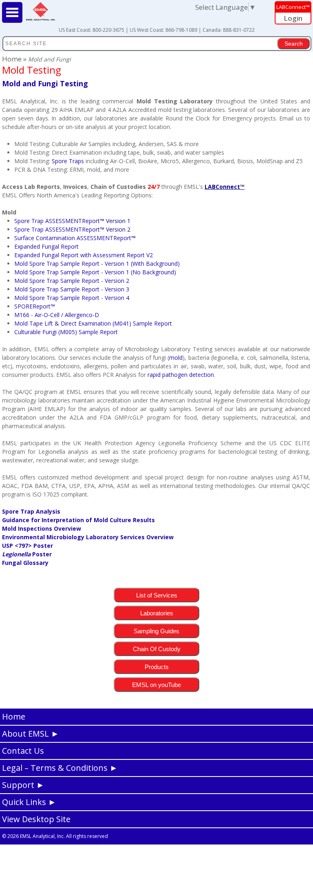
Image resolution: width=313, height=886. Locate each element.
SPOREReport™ (34, 306)
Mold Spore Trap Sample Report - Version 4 (71, 298)
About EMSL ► (30, 733)
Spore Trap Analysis (31, 511)
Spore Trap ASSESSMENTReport (72, 221)
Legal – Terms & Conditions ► (60, 767)
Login (293, 18)
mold (176, 357)
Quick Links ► (29, 801)
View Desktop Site (36, 819)
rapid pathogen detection (181, 374)
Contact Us (23, 750)
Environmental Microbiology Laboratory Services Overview (88, 537)
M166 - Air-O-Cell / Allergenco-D (56, 315)
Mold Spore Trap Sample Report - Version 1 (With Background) (97, 263)
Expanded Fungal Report (46, 246)
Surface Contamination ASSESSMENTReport (72, 238)
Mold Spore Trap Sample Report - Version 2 (71, 280)
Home (12, 58)
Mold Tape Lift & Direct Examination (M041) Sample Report (93, 323)
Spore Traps (68, 161)
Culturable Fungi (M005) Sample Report (66, 332)
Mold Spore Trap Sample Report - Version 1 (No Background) (95, 272)
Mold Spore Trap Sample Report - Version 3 (71, 289)
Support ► (23, 784)
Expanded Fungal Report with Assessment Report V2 (83, 255)
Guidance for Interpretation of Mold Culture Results (78, 520)
